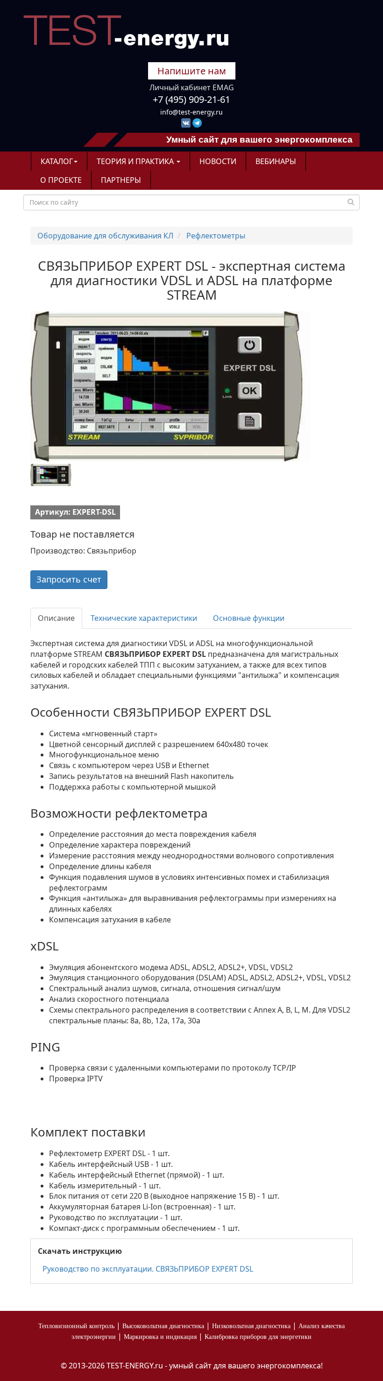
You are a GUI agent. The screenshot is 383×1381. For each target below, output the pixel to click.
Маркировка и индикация (160, 1336)
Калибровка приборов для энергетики (258, 1336)
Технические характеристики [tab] (144, 618)
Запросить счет (68, 579)
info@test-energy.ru (191, 112)
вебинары (275, 161)
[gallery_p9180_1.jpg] (69, 475)
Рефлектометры (215, 235)
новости (217, 161)
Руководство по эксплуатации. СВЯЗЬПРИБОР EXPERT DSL (148, 1269)
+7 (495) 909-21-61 (191, 99)
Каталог (57, 161)
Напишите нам (191, 71)
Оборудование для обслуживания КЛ (105, 235)
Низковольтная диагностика (251, 1326)
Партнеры (121, 180)
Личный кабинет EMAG (191, 87)
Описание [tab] (56, 618)
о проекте (61, 180)
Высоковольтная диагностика (163, 1326)
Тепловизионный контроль (76, 1326)
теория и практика (136, 161)
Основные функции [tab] (248, 618)
